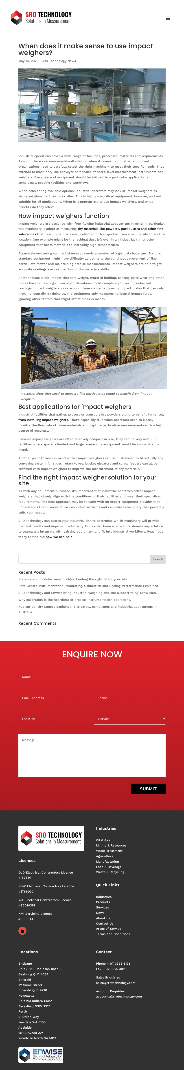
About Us (103, 918)
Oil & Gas (103, 840)
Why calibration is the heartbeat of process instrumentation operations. (74, 599)
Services (102, 907)
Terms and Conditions (113, 934)
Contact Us (104, 923)
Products (103, 902)
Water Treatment (109, 851)
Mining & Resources (111, 845)
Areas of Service (108, 928)
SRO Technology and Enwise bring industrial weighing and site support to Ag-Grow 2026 (87, 593)
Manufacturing (107, 861)
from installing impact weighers (43, 420)
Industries (104, 897)
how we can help (59, 537)
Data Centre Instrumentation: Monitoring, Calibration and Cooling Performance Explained (88, 586)
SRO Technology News (59, 61)
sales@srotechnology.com (115, 983)
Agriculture (104, 856)
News (100, 912)
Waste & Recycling (110, 872)
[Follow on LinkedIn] (22, 931)
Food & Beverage (109, 867)
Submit (148, 788)
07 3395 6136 (120, 963)
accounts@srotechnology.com (119, 996)
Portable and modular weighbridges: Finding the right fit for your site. (73, 579)
